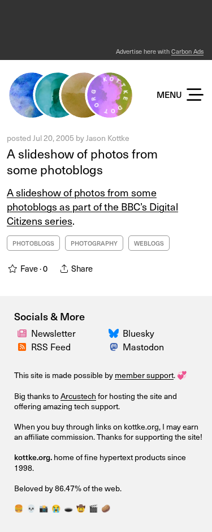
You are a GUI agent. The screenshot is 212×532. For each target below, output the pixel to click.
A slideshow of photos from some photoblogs (82, 161)
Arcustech (78, 396)
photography (94, 243)
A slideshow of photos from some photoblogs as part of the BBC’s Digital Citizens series (92, 206)
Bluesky (138, 333)
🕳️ (68, 508)
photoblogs (33, 243)
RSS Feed (51, 346)
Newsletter (53, 333)
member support (144, 375)
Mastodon (143, 346)
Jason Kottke (107, 138)
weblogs (149, 243)
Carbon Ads (187, 51)
